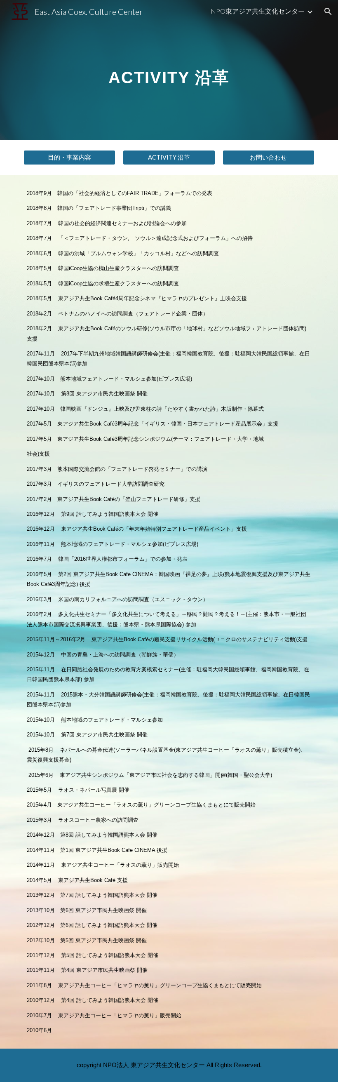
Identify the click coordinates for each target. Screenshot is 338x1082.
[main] (169, 70)
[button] (328, 11)
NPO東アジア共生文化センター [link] (258, 11)
